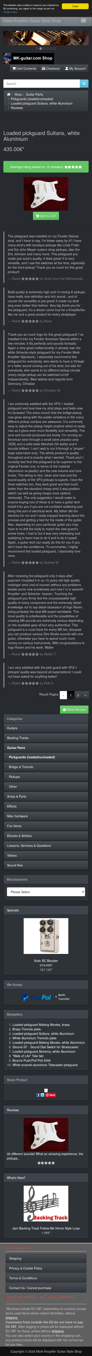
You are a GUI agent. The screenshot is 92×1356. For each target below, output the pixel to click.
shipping (11, 1317)
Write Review (76, 709)
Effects (12, 806)
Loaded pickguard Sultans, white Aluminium (42, 103)
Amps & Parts (16, 796)
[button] (9, 38)
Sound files (15, 865)
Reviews (17, 107)
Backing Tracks (18, 738)
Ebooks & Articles (19, 835)
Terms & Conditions (23, 1278)
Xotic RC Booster (46, 960)
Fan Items (14, 826)
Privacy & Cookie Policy (25, 1268)
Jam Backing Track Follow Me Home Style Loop (46, 1228)
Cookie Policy (10, 12)
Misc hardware (17, 816)
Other (12, 786)
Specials (13, 910)
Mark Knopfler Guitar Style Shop (32, 20)
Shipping (15, 1258)
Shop (18, 94)
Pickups (13, 776)
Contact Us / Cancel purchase (30, 1288)
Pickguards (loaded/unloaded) (32, 99)
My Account (77, 68)
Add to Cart (47, 216)
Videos (12, 855)
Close (75, 6)
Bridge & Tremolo (20, 767)
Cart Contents (26, 68)
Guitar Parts (34, 94)
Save (52, 1095)
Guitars (12, 728)
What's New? (16, 1177)
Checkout (52, 68)
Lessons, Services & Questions (29, 845)
